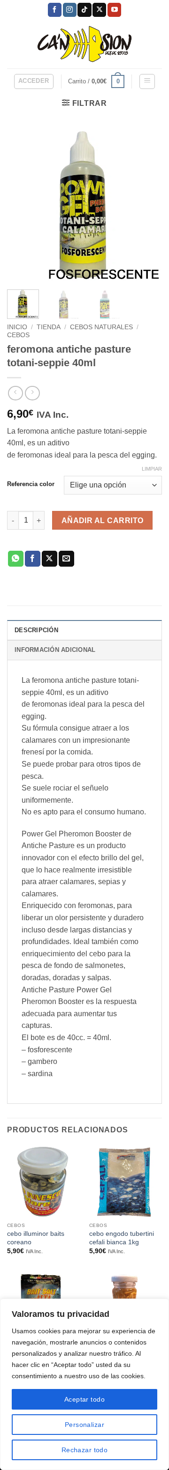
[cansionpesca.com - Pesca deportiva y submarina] (84, 44)
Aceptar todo (84, 1399)
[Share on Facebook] (32, 559)
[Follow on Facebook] (54, 10)
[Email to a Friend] (66, 559)
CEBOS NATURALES (101, 327)
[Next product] (15, 393)
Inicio (17, 327)
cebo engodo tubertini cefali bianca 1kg (121, 1238)
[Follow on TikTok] (84, 10)
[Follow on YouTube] (114, 10)
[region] (84, 1384)
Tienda (49, 327)
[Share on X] (49, 559)
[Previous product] (32, 393)
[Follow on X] (99, 10)
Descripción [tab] (36, 630)
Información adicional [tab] (55, 649)
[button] (34, 81)
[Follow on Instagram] (70, 10)
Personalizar (84, 1424)
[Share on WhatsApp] (15, 559)
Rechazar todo (84, 1450)
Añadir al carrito (102, 520)
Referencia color (30, 484)
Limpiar (152, 469)
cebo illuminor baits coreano (35, 1238)
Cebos (18, 335)
